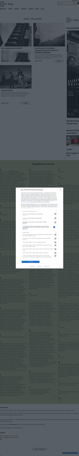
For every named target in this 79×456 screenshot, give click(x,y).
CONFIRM (30, 261)
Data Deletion (32, 266)
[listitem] (39, 211)
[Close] (61, 190)
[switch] (54, 214)
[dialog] (39, 228)
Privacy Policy (46, 266)
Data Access (39, 266)
